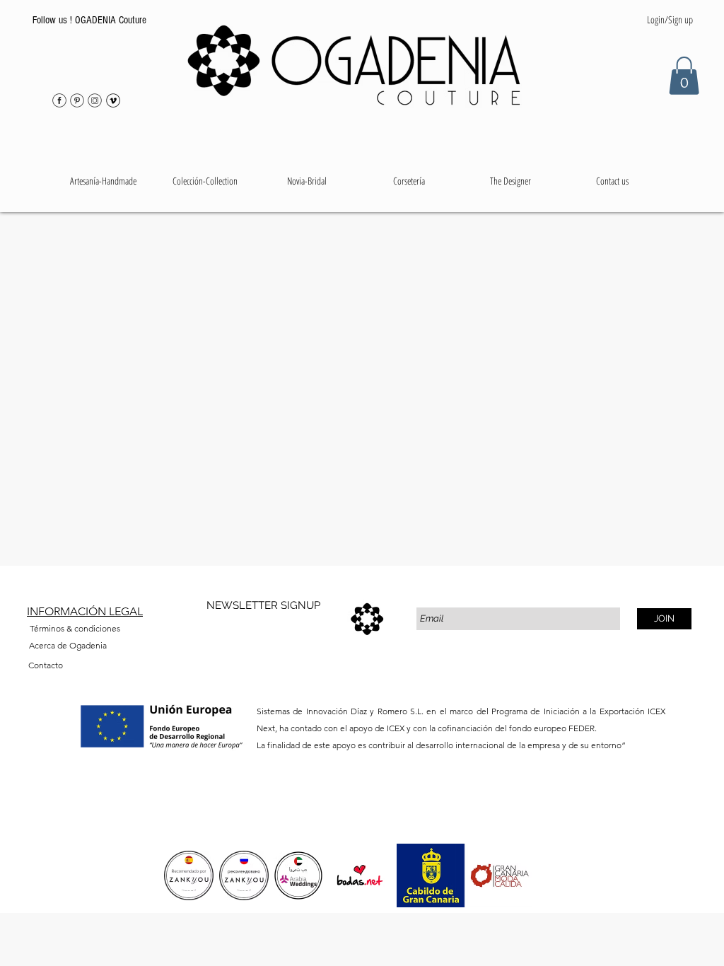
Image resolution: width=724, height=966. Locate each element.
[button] (205, 181)
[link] (684, 76)
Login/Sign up (670, 19)
